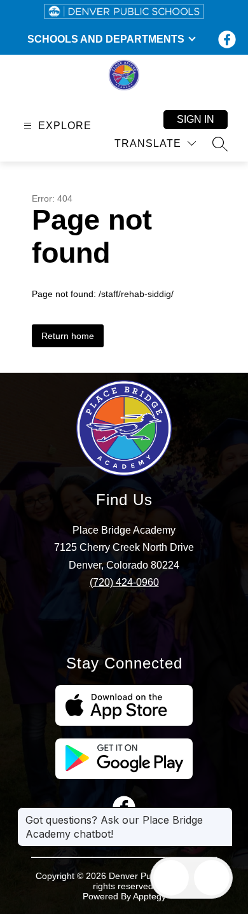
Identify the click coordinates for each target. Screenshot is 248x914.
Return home (67, 336)
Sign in (195, 119)
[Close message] (222, 813)
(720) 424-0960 (124, 582)
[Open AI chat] (212, 878)
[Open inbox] (171, 878)
